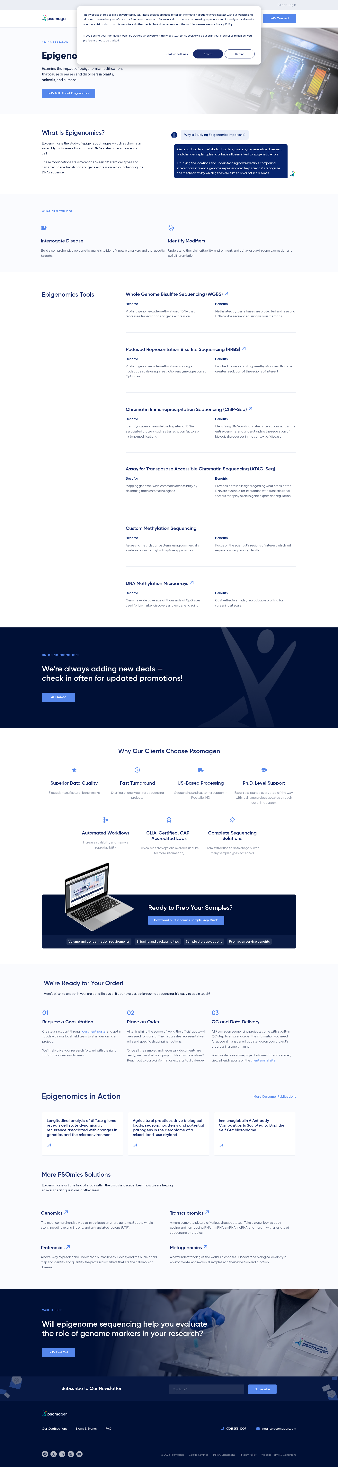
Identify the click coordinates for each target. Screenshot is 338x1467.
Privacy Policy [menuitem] (248, 1455)
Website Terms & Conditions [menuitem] (278, 1455)
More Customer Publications (275, 1096)
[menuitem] (45, 1454)
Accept (208, 54)
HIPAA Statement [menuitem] (224, 1455)
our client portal (94, 1031)
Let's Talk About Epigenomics (68, 93)
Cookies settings (176, 54)
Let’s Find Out (58, 1352)
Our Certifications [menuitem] (54, 1428)
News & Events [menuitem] (86, 1428)
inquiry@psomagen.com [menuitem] (279, 1428)
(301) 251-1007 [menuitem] (236, 1428)
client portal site (263, 1060)
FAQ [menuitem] (108, 1428)
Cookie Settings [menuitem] (198, 1455)
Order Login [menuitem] (287, 5)
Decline (239, 54)
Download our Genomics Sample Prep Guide (186, 920)
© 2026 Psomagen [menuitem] (172, 1455)
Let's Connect (279, 18)
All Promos (58, 697)
